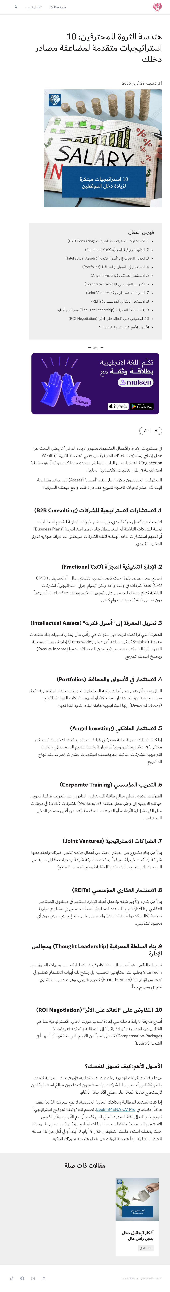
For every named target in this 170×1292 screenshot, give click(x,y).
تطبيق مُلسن (34, 7)
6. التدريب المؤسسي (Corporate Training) (116, 284)
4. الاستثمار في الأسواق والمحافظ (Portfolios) (115, 267)
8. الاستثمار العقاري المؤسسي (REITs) (120, 301)
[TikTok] (11, 1278)
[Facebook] (22, 1278)
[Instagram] (33, 1278)
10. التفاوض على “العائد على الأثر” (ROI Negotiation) (109, 319)
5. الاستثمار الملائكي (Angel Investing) (120, 275)
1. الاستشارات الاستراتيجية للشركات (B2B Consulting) (108, 241)
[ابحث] (16, 7)
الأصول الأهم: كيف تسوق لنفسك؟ (124, 327)
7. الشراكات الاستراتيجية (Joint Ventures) (117, 293)
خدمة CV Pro (57, 7)
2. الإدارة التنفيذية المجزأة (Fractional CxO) (117, 250)
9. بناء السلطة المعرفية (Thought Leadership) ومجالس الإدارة (103, 310)
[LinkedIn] (43, 1278)
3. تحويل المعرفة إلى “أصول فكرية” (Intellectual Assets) (107, 258)
